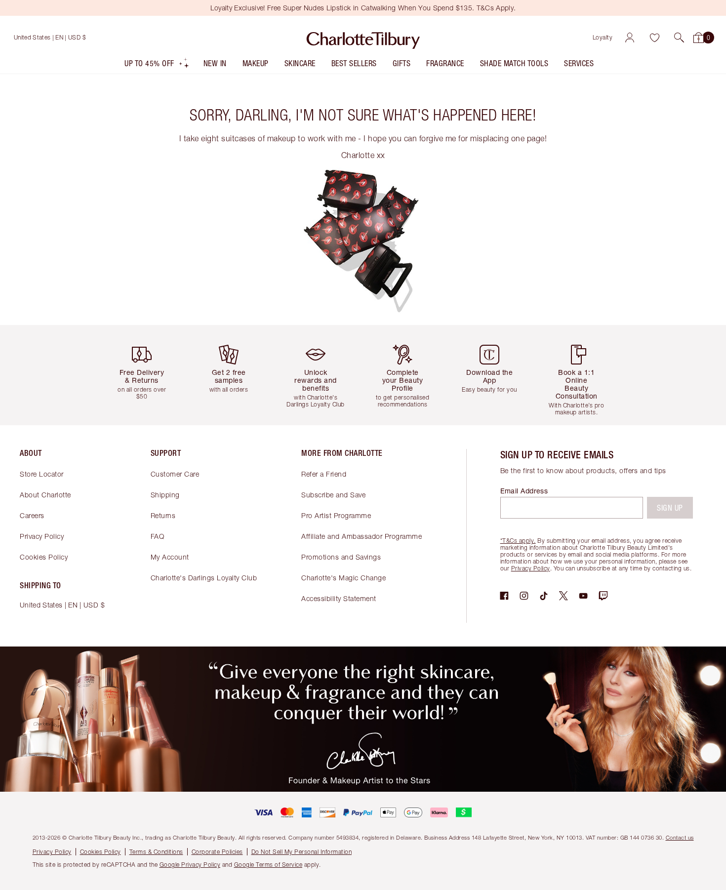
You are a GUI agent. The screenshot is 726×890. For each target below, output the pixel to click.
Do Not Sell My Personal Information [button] (301, 851)
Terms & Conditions (156, 851)
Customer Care (175, 474)
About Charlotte (45, 494)
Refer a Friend (323, 474)
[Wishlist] (654, 37)
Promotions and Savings (341, 557)
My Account (170, 557)
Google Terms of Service (268, 864)
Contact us (680, 837)
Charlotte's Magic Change (343, 577)
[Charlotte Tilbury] (363, 37)
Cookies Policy (44, 557)
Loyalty (603, 37)
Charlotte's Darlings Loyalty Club (204, 577)
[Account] (630, 37)
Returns (163, 515)
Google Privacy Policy (190, 864)
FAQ (157, 536)
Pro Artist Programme (336, 515)
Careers (32, 515)
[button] (679, 37)
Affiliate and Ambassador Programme (361, 536)
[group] (145, 375)
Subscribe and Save (333, 494)
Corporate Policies (217, 851)
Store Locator (42, 474)
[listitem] (157, 65)
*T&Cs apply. (518, 540)
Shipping (165, 494)
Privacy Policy (42, 536)
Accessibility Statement (338, 598)
